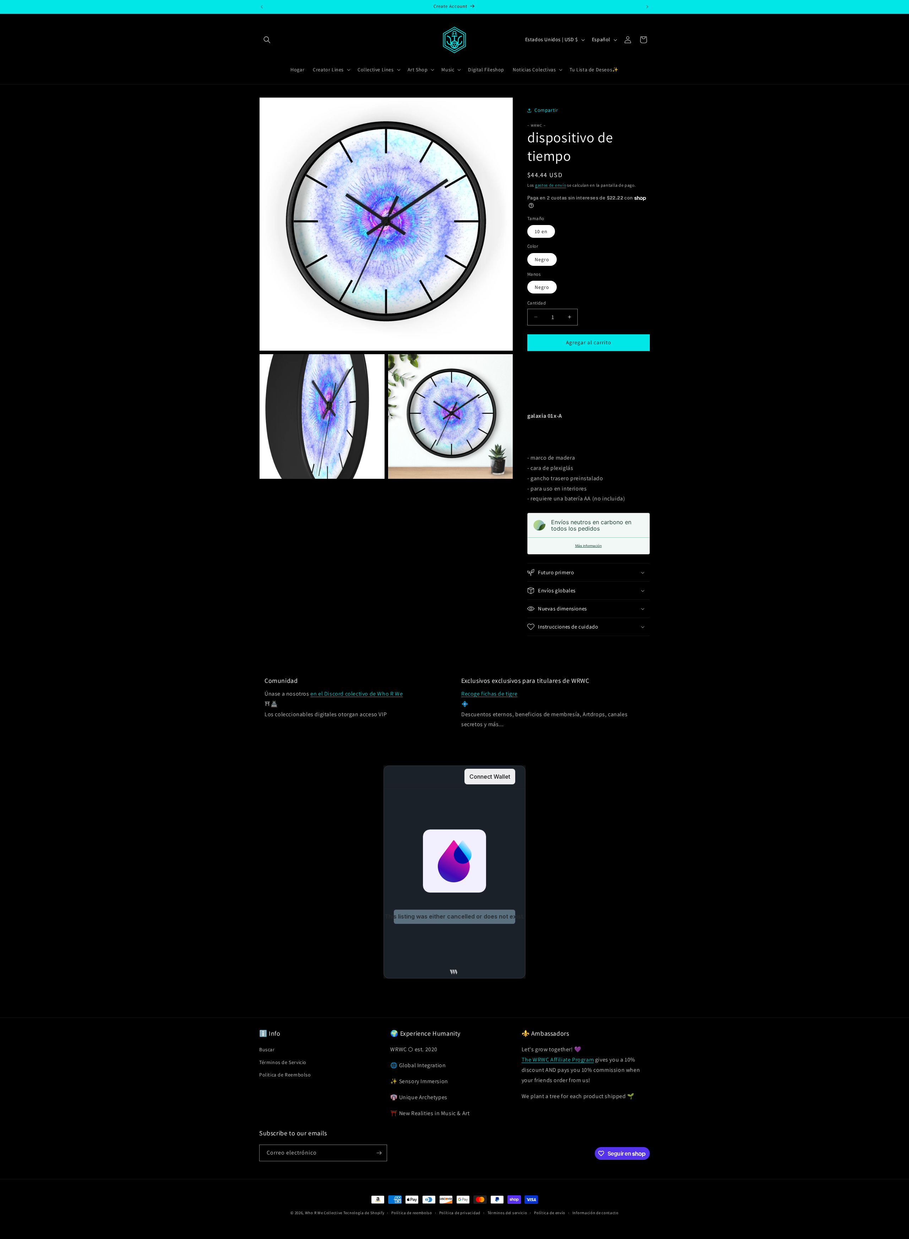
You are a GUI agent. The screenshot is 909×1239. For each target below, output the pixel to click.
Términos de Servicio (282, 1062)
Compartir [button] (546, 110)
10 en (541, 231)
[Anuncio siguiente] (647, 6)
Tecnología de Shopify (364, 1212)
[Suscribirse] (379, 1153)
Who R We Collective (323, 1212)
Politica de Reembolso (285, 1074)
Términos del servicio (507, 1212)
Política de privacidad (459, 1212)
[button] (267, 40)
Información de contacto (595, 1212)
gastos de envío (550, 185)
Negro (542, 259)
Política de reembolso (411, 1212)
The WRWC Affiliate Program (558, 1059)
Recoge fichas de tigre (489, 693)
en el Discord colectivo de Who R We (356, 693)
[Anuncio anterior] (262, 6)
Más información (588, 546)
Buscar (267, 1049)
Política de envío (549, 1212)
